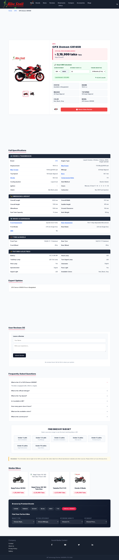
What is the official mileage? (20, 391)
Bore (62, 174)
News (45, 3)
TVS (58, 508)
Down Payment (59, 67)
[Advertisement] (59, 27)
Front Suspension (16, 223)
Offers (61, 5)
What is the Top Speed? (19, 396)
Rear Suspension (66, 223)
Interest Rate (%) (75, 67)
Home (32, 3)
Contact (11, 543)
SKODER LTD (65, 557)
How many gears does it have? (21, 406)
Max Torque (14, 170)
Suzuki (34, 508)
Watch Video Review (85, 109)
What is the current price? (19, 416)
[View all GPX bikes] (56, 109)
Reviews (52, 3)
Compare (71, 3)
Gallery (11, 551)
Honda (16, 508)
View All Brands (69, 508)
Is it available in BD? (17, 401)
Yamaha (25, 508)
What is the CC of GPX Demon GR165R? (24, 382)
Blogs (89, 3)
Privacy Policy (13, 548)
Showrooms (61, 3)
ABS (11, 231)
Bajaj (43, 508)
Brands (38, 3)
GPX (15, 10)
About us (11, 546)
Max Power (65, 166)
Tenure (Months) (96, 67)
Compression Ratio (67, 178)
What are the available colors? (21, 411)
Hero (50, 508)
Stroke (12, 178)
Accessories (81, 3)
